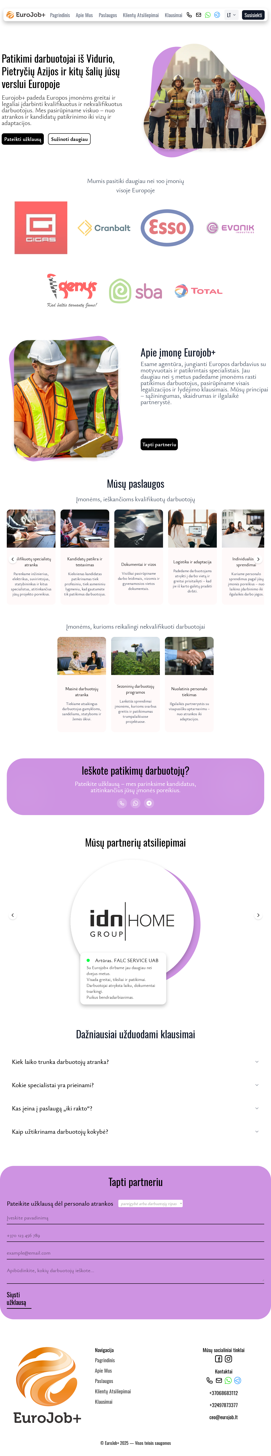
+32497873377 (224, 1404)
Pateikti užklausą (22, 139)
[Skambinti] (122, 803)
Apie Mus (84, 14)
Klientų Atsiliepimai (141, 14)
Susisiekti (253, 15)
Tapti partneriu (159, 444)
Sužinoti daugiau (69, 139)
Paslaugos (108, 14)
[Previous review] (12, 915)
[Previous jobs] (12, 559)
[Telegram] (217, 15)
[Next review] (258, 915)
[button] (31, 557)
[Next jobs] (258, 559)
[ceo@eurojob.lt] (199, 15)
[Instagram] (228, 1358)
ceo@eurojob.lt (223, 1416)
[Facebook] (218, 1358)
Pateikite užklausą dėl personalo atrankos (60, 1203)
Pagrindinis (60, 14)
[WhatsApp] (208, 15)
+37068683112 (223, 1392)
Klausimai (173, 14)
